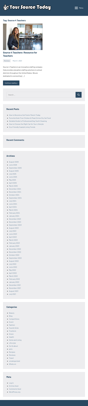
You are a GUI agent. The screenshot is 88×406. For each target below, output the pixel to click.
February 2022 (14, 279)
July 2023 (12, 231)
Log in (11, 383)
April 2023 (13, 237)
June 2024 (13, 204)
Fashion (12, 325)
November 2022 (15, 252)
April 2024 (13, 207)
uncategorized (14, 361)
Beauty (11, 313)
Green (11, 334)
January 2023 (14, 246)
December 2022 (15, 249)
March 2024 (13, 210)
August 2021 (13, 291)
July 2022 (12, 264)
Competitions (14, 319)
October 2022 (14, 255)
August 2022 (14, 261)
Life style (12, 343)
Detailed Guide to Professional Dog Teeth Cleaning (28, 121)
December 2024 (15, 189)
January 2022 (14, 282)
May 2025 (12, 180)
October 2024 (14, 195)
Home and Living (15, 340)
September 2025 (15, 168)
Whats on (12, 364)
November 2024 (15, 192)
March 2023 (13, 240)
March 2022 (13, 276)
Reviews (7, 61)
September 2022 (15, 258)
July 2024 (12, 201)
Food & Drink (14, 328)
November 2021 (15, 288)
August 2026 (14, 162)
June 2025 (13, 177)
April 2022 (13, 273)
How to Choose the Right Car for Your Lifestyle (26, 124)
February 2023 (14, 243)
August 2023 (14, 228)
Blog (10, 316)
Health (11, 337)
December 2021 (15, 285)
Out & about (13, 346)
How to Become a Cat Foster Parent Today (24, 115)
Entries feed (13, 386)
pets (10, 349)
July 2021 (12, 294)
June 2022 (13, 267)
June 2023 (13, 234)
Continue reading (11, 83)
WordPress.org (14, 392)
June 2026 (13, 165)
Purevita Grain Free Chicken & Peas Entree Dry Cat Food (30, 118)
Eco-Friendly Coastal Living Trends (22, 127)
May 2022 (12, 270)
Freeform (12, 331)
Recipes (12, 352)
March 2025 (13, 186)
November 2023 (15, 222)
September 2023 (15, 225)
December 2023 (15, 219)
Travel (11, 358)
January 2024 (14, 216)
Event (11, 322)
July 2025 (12, 174)
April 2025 (13, 183)
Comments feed (15, 389)
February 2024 (14, 213)
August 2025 (14, 171)
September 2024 (15, 198)
